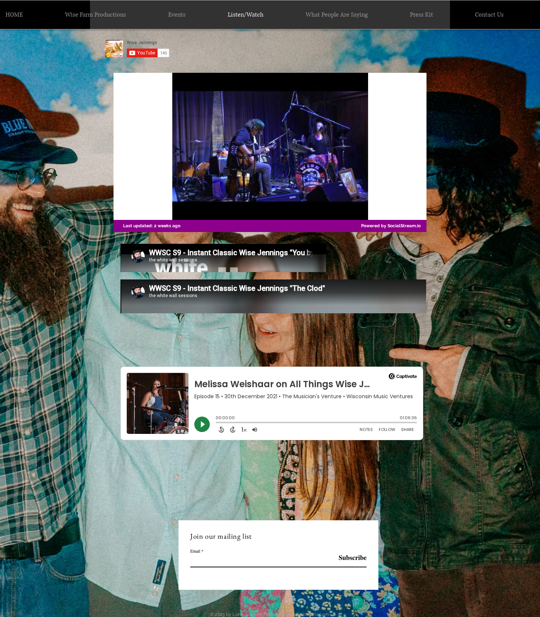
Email (195, 551)
